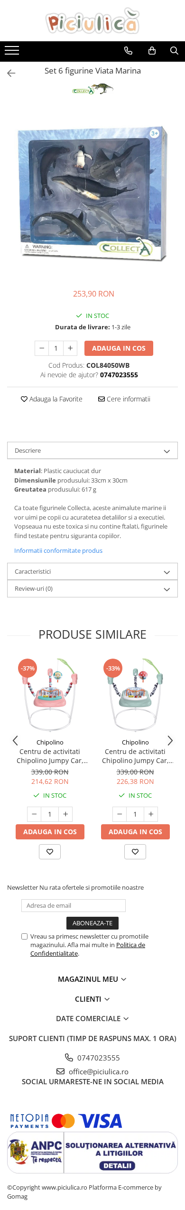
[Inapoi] (7, 73)
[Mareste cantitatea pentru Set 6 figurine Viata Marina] (70, 348)
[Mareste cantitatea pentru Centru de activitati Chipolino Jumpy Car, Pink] (65, 814)
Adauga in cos (119, 348)
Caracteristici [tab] (33, 571)
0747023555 (97, 1057)
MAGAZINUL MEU (89, 979)
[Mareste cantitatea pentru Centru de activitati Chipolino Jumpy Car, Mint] (151, 814)
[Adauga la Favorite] (50, 851)
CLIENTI (89, 999)
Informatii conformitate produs (58, 550)
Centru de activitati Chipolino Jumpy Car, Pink (50, 756)
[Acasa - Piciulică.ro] (92, 20)
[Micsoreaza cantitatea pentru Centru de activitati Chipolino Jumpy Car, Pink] (34, 814)
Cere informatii (127, 398)
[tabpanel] (92, 193)
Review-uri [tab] (34, 588)
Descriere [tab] (28, 450)
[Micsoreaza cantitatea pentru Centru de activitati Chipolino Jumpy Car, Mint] (119, 814)
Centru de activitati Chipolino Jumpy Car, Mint (135, 756)
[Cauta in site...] (174, 50)
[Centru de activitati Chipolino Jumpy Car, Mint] (135, 695)
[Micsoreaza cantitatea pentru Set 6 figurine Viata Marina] (42, 348)
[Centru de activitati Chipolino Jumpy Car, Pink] (50, 695)
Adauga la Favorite (55, 398)
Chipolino (50, 742)
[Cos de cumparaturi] (152, 50)
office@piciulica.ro (98, 1071)
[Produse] (13, 53)
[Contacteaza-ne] (128, 50)
